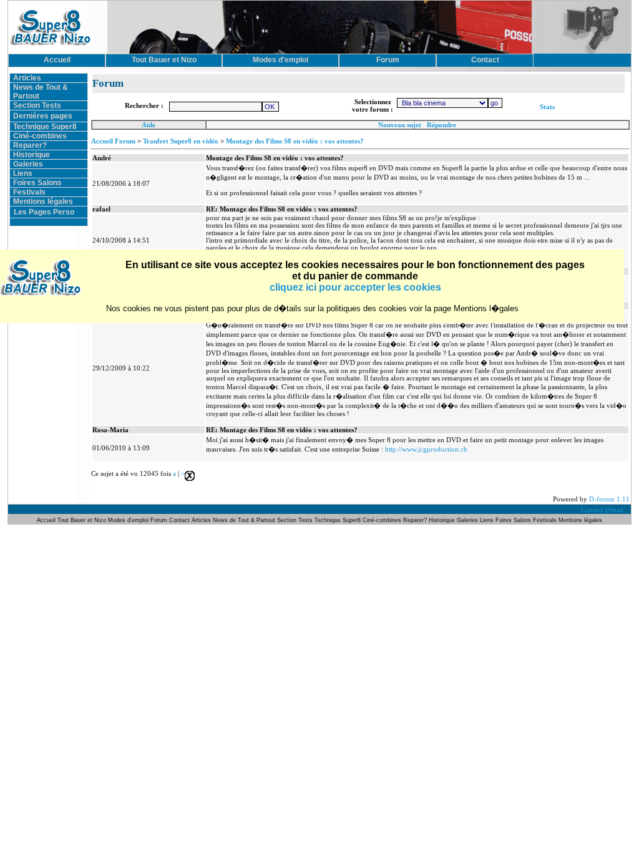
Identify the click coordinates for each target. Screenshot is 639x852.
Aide (148, 124)
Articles (27, 78)
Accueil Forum (113, 141)
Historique (31, 154)
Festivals (29, 192)
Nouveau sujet (399, 124)
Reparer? (30, 145)
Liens (22, 173)
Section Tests (37, 105)
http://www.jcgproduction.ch (426, 449)
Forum (159, 520)
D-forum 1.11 (609, 499)
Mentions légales (43, 201)
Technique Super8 (45, 126)
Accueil (47, 520)
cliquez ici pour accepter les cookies (355, 287)
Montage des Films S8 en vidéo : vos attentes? (295, 141)
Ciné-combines (40, 136)
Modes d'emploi (128, 520)
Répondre (441, 124)
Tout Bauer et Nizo (81, 520)
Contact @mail (603, 509)
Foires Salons (37, 182)
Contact (179, 520)
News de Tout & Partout (244, 520)
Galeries (28, 164)
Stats (547, 106)
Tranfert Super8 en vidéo (180, 141)
